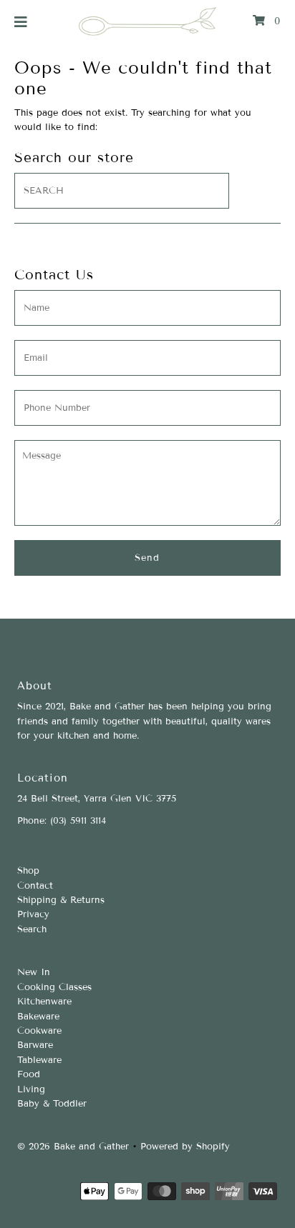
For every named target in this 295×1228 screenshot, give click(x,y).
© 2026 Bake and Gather (73, 1146)
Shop (28, 871)
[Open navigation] (21, 21)
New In (33, 972)
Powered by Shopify (185, 1146)
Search (32, 929)
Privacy (33, 914)
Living (31, 1089)
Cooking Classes (54, 987)
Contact (35, 886)
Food (28, 1074)
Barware (35, 1045)
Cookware (39, 1031)
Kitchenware (44, 1001)
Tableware (39, 1060)
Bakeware (38, 1016)
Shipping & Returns (61, 900)
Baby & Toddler (52, 1103)
